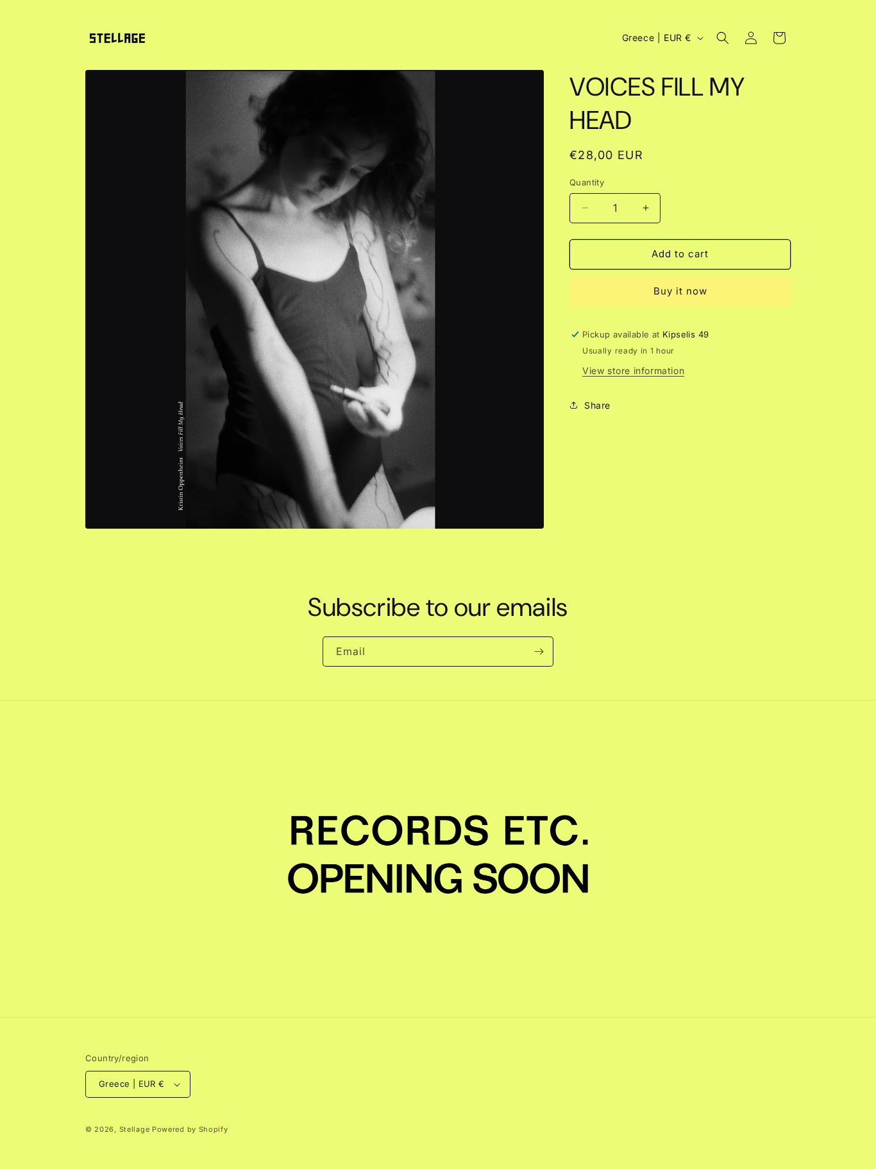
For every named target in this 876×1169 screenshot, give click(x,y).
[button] (723, 38)
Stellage (134, 1129)
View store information (633, 370)
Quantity (586, 182)
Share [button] (597, 405)
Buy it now (680, 291)
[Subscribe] (539, 651)
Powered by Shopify (190, 1129)
